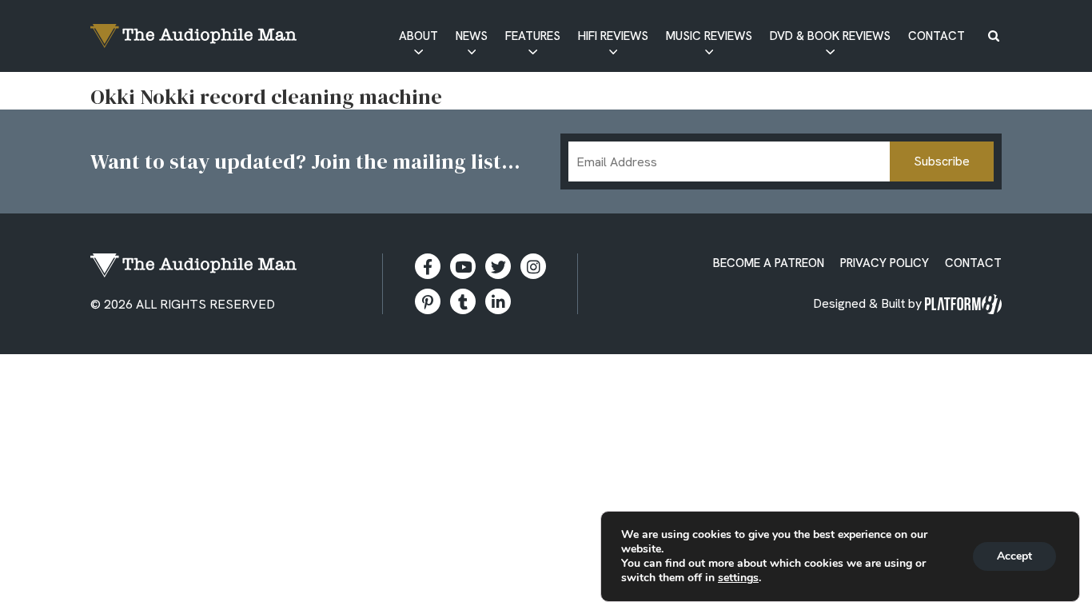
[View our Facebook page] (427, 266)
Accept (1014, 556)
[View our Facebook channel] (463, 266)
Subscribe (942, 161)
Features (532, 36)
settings (738, 578)
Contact (936, 36)
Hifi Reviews (613, 36)
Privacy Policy (884, 263)
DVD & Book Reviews (830, 36)
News (472, 36)
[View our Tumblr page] (463, 301)
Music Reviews (709, 36)
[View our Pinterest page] (427, 301)
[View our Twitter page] (498, 266)
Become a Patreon (768, 263)
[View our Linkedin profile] (498, 301)
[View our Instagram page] (533, 266)
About (418, 36)
